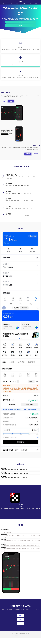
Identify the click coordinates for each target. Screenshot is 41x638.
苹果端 (4, 101)
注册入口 (20, 22)
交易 (24, 3)
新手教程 (10, 3)
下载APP (20, 25)
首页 (4, 3)
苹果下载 (28, 153)
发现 (17, 3)
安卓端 (11, 101)
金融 (30, 3)
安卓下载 (36, 153)
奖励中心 (37, 3)
